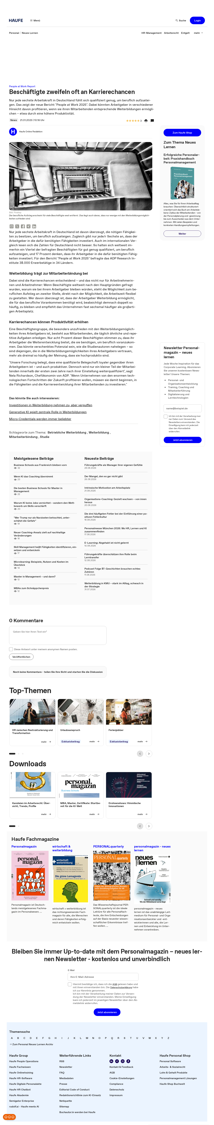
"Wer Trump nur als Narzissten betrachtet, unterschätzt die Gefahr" (42, 519)
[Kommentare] (152, 120)
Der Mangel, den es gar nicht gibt (103, 476)
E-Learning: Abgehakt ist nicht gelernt (106, 542)
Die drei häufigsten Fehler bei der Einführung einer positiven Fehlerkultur (115, 515)
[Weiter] (149, 753)
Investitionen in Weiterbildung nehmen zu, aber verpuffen (50, 405)
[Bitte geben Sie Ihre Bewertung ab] (138, 121)
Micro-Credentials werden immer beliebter (40, 419)
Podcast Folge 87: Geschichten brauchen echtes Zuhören (112, 570)
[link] (14, 32)
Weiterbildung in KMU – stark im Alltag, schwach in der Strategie (113, 585)
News (13, 120)
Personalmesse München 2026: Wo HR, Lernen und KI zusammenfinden (115, 530)
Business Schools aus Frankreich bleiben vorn (40, 464)
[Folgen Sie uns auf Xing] (117, 1061)
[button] (197, 20)
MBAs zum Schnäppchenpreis (31, 588)
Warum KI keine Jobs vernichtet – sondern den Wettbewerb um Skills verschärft (44, 504)
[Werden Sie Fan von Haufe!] (128, 1061)
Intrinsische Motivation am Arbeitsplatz (107, 487)
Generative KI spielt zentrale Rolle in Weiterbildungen (48, 412)
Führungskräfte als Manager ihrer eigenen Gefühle (113, 464)
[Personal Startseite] (17, 20)
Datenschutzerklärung (121, 987)
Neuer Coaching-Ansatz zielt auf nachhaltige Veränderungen (39, 534)
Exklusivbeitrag (71, 741)
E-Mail (71, 970)
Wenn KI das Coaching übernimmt (33, 476)
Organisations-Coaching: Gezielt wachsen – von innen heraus (115, 500)
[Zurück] (140, 754)
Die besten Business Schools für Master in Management (38, 489)
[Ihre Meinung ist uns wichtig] (9, 1117)
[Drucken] (146, 120)
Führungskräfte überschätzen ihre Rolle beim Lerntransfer (110, 556)
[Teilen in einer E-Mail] (11, 227)
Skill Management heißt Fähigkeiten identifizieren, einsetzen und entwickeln (45, 548)
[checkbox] (11, 649)
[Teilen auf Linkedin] (34, 227)
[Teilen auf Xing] (28, 227)
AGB (114, 984)
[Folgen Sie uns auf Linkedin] (111, 1061)
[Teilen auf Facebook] (22, 227)
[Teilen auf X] (17, 227)
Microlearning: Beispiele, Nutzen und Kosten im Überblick (41, 563)
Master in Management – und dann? (34, 576)
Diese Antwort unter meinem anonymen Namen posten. (45, 649)
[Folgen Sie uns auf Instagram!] (123, 1061)
